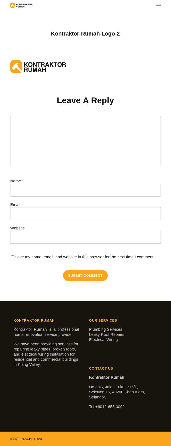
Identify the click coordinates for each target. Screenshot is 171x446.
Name (17, 181)
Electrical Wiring (103, 339)
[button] (158, 5)
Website (17, 228)
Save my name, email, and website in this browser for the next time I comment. (85, 257)
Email (16, 204)
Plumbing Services (105, 329)
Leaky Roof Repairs (106, 334)
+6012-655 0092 (110, 406)
